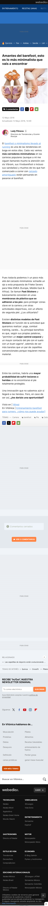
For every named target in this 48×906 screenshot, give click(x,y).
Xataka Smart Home (11, 815)
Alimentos (29, 737)
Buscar (44, 779)
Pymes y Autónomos (33, 859)
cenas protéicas (10, 760)
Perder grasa (30, 755)
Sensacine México (32, 880)
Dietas (5, 742)
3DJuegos (29, 804)
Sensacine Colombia (33, 884)
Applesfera (7, 811)
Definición (7, 755)
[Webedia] (41, 2)
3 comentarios (12, 109)
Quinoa (25, 669)
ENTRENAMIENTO (10, 8)
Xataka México (9, 876)
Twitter (27, 109)
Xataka (5, 804)
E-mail (36, 109)
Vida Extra (29, 808)
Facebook (22, 109)
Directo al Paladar (10, 838)
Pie (37, 417)
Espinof (28, 825)
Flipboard (32, 109)
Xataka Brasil (8, 880)
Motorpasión (30, 838)
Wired (16, 404)
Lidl (43, 43)
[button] (18, 131)
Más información (9, 903)
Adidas (26, 43)
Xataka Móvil (8, 808)
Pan (17, 43)
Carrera (15, 417)
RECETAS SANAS (29, 8)
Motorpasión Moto (32, 842)
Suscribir (39, 689)
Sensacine (29, 821)
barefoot (27, 417)
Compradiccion (9, 863)
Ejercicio (8, 43)
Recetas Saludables (33, 742)
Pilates (28, 732)
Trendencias (8, 855)
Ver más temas (11, 769)
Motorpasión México (33, 888)
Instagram (30, 709)
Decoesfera (8, 859)
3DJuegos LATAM (32, 876)
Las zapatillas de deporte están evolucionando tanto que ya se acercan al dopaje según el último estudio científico (25, 662)
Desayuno (7, 747)
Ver (25, 539)
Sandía (35, 43)
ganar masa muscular (34, 760)
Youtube (25, 709)
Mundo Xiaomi (9, 819)
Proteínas (7, 737)
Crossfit (35, 669)
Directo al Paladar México (10, 889)
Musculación (8, 732)
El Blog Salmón (31, 855)
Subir (38, 790)
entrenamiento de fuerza (32, 748)
